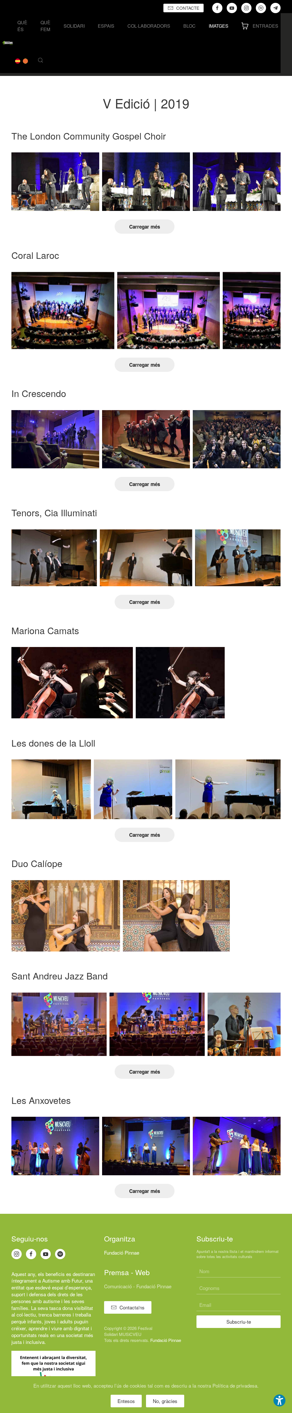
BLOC (189, 26)
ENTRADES (265, 26)
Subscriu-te (238, 1321)
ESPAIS (106, 26)
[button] (40, 60)
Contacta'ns (132, 1307)
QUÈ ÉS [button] (22, 26)
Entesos (126, 1400)
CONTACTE (187, 8)
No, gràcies (165, 1400)
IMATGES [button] (218, 26)
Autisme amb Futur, (63, 1280)
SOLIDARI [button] (74, 26)
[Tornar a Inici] (7, 43)
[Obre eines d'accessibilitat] (279, 1400)
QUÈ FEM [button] (45, 26)
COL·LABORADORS (148, 26)
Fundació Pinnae (121, 1252)
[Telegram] (275, 8)
